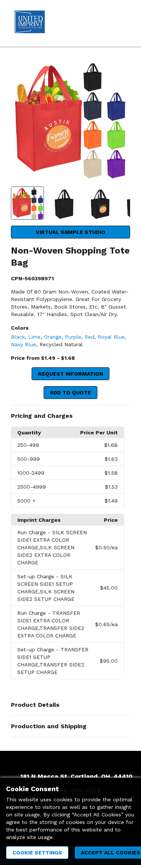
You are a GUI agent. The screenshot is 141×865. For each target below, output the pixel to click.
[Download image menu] (120, 70)
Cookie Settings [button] (37, 853)
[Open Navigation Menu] (120, 23)
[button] (70, 415)
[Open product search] (105, 23)
